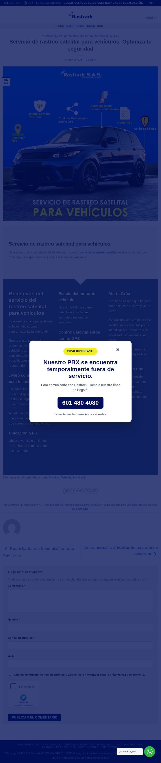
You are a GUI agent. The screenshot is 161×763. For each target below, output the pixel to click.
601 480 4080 (80, 402)
